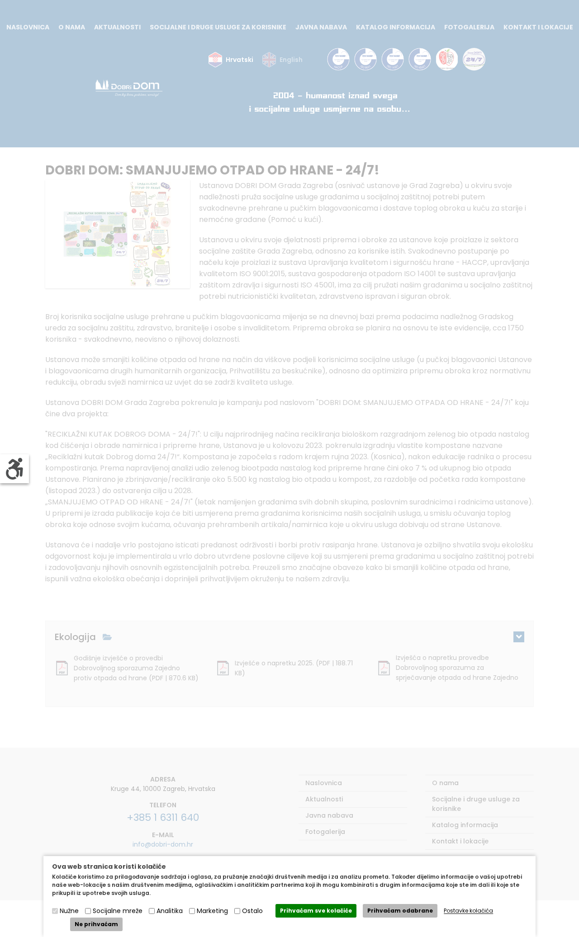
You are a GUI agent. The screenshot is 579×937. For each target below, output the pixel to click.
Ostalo (252, 910)
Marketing (212, 910)
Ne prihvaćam (96, 924)
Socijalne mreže (117, 910)
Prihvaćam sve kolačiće (316, 910)
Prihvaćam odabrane (400, 910)
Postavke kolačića (468, 911)
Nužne (69, 910)
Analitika (170, 910)
